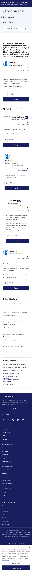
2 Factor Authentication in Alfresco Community (15, 303)
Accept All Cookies (16, 568)
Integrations (5, 439)
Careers (4, 492)
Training (4, 518)
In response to (16, 165)
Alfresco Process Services (11, 376)
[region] (16, 558)
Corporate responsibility (8, 502)
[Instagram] (13, 420)
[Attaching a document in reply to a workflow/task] (29, 108)
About (3, 495)
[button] (5, 94)
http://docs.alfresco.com (19, 223)
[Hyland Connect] (13, 11)
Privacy (8, 543)
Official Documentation (11, 379)
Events (3, 514)
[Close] (30, 547)
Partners (4, 499)
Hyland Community (8, 17)
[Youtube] (23, 420)
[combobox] (16, 29)
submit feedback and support (17, 5)
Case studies (5, 429)
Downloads (5, 455)
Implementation (6, 470)
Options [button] (29, 36)
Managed (4, 473)
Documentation (6, 521)
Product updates (6, 461)
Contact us (16, 409)
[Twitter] (8, 420)
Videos (3, 458)
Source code (7, 382)
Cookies (14, 543)
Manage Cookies (16, 563)
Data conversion (6, 480)
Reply (16, 99)
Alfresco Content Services (15, 86)
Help (4, 22)
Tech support (5, 524)
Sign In (11, 22)
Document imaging (7, 484)
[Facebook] (4, 420)
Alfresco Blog (7, 315)
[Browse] (28, 22)
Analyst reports (6, 432)
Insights (4, 436)
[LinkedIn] (18, 420)
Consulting (5, 477)
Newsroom (5, 506)
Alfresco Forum (6, 36)
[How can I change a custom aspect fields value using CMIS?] (26, 108)
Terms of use (21, 543)
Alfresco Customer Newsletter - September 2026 (16, 312)
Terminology (5, 451)
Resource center (6, 448)
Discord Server (8, 384)
